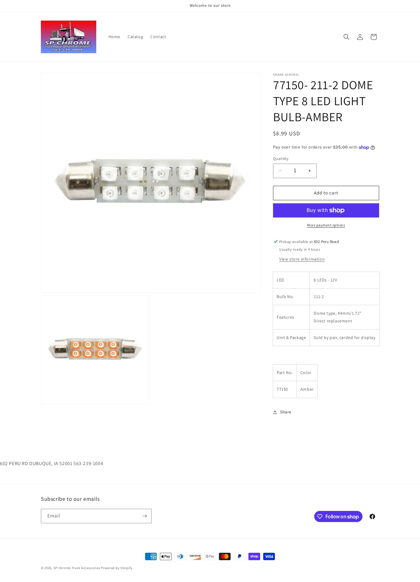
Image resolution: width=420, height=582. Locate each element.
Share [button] (285, 412)
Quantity (280, 158)
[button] (346, 37)
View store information (302, 259)
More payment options (326, 225)
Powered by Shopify (117, 568)
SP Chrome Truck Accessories (77, 568)
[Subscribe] (144, 516)
